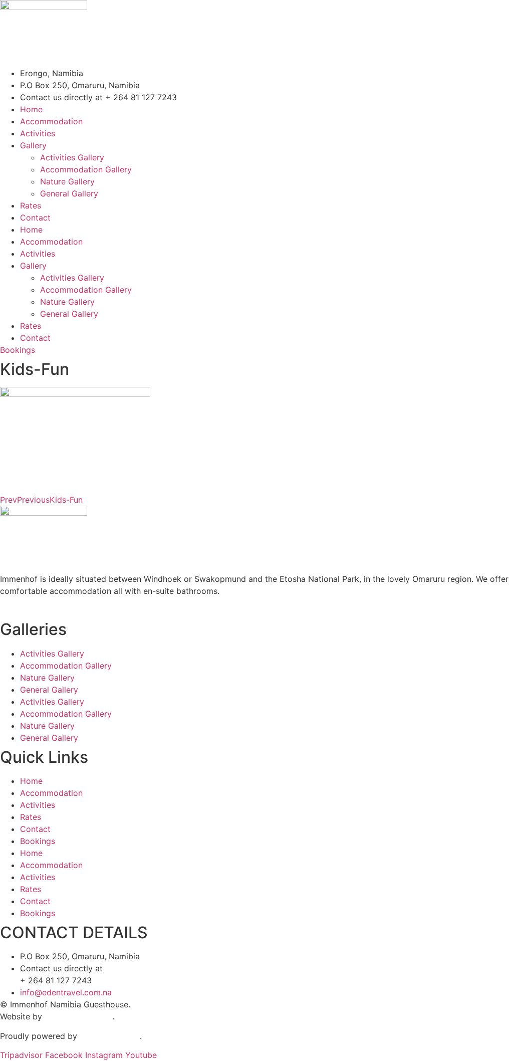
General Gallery (69, 193)
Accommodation (51, 121)
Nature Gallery (67, 181)
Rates (30, 205)
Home (31, 109)
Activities (37, 133)
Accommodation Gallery (86, 169)
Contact (35, 218)
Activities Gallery (72, 157)
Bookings (37, 841)
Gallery (33, 145)
